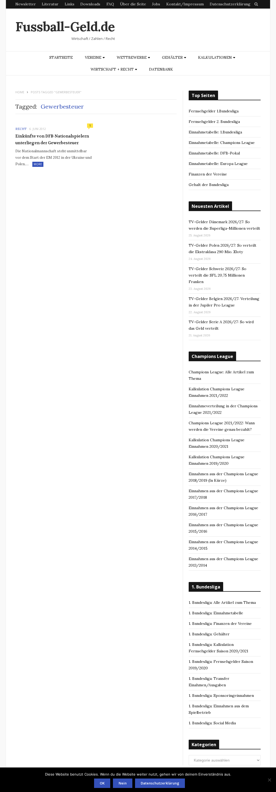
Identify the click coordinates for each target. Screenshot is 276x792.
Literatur (50, 4)
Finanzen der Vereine (208, 174)
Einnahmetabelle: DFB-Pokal (214, 153)
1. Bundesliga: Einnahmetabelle (216, 613)
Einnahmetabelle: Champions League (222, 142)
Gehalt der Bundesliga (209, 184)
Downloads (90, 4)
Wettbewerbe (132, 57)
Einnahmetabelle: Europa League (218, 163)
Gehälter (172, 57)
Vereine (93, 57)
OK (102, 783)
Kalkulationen (215, 57)
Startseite (61, 57)
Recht (20, 129)
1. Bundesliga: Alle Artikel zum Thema (222, 602)
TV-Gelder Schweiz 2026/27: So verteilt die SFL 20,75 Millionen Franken (217, 275)
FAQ (110, 4)
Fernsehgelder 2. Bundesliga (214, 121)
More (38, 164)
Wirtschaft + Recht (112, 69)
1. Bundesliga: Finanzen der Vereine (220, 623)
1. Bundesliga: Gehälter (209, 634)
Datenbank (161, 69)
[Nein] (269, 780)
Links (69, 4)
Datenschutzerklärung (230, 4)
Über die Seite (133, 4)
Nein (123, 783)
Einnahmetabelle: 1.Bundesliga (215, 132)
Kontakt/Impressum (185, 4)
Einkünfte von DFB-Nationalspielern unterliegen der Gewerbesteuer (52, 139)
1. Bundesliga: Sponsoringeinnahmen (221, 695)
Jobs (156, 4)
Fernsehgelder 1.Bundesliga (214, 111)
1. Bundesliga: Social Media (212, 723)
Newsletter (25, 4)
